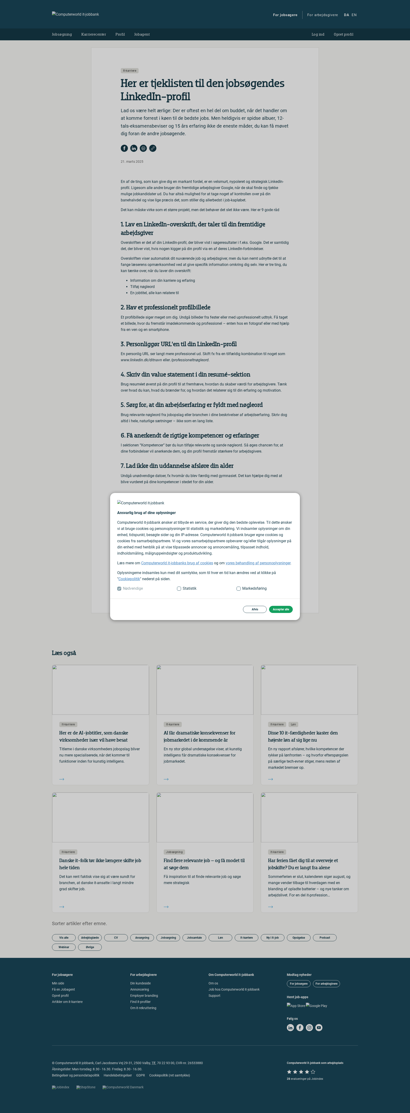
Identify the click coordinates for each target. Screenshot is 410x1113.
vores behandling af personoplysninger (258, 563)
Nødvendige (133, 588)
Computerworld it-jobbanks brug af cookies (177, 563)
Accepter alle (281, 609)
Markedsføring (254, 588)
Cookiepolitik (129, 579)
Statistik (189, 588)
